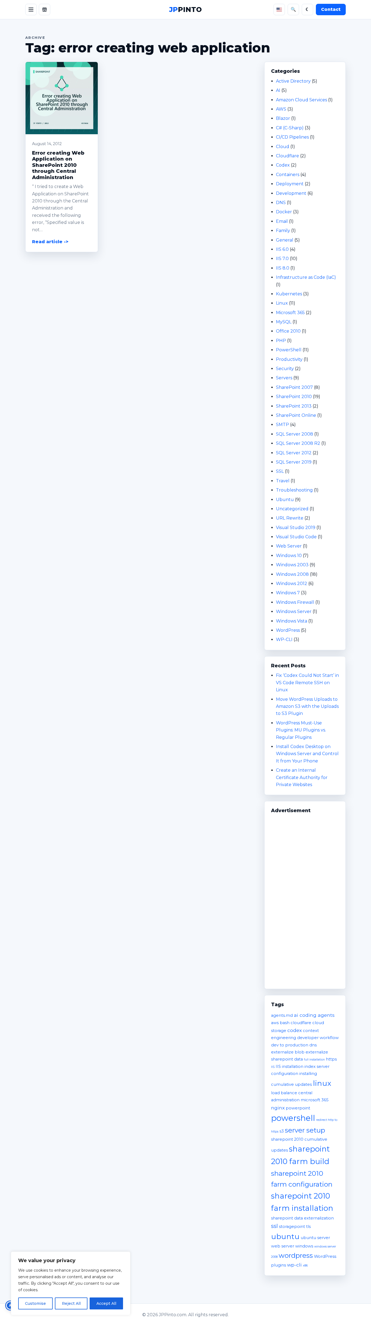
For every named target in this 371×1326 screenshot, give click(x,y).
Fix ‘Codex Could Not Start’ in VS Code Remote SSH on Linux (307, 682)
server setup (305, 1130)
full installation (314, 1059)
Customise (35, 1303)
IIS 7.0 (282, 258)
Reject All (71, 1303)
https (331, 1059)
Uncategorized (292, 508)
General (284, 240)
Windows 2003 (292, 564)
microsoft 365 (315, 1099)
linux (322, 1083)
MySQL (283, 321)
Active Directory (293, 81)
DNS (281, 202)
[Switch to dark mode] (307, 9)
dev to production (289, 1045)
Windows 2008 (292, 574)
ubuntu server (315, 1237)
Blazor (283, 118)
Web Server (289, 546)
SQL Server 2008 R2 (298, 443)
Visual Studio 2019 (295, 527)
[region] (70, 1283)
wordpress (296, 1255)
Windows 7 (288, 592)
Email (282, 221)
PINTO (185, 9)
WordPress (288, 630)
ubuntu (285, 1236)
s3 (281, 1131)
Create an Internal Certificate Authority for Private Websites (302, 777)
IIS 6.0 (282, 249)
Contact (331, 9)
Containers (287, 174)
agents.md (282, 1015)
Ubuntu (285, 499)
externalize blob (287, 1052)
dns (313, 1045)
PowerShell (288, 349)
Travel (283, 480)
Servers (284, 377)
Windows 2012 (291, 583)
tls (308, 1226)
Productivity (289, 359)
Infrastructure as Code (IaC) (306, 277)
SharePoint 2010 (294, 396)
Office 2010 (288, 331)
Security (285, 368)
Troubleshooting (294, 490)
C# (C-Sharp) (290, 127)
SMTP (282, 424)
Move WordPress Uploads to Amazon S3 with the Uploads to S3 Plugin (307, 706)
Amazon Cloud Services (301, 99)
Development (291, 193)
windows (304, 1246)
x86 (305, 1265)
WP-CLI (284, 639)
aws (275, 1022)
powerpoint (298, 1108)
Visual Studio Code (296, 536)
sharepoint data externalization (302, 1218)
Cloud (282, 146)
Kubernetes (289, 293)
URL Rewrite (289, 518)
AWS (281, 109)
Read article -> (50, 241)
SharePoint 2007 (294, 387)
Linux (282, 303)
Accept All (106, 1303)
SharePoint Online (296, 415)
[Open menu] (31, 9)
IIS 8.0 (282, 268)
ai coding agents (314, 1015)
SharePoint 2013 (294, 406)
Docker (284, 211)
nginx (278, 1108)
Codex (283, 165)
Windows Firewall (295, 602)
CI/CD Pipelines (292, 137)
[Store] (44, 9)
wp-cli (294, 1265)
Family (283, 230)
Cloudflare (287, 155)
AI (278, 90)
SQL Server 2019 (294, 462)
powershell (293, 1118)
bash (285, 1022)
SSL (280, 471)
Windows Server (294, 611)
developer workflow (318, 1037)
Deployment (290, 183)
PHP (281, 340)
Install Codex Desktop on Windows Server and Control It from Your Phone (307, 754)
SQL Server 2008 (294, 434)
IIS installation (289, 1066)
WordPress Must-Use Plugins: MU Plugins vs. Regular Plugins (301, 730)
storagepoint (292, 1226)
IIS (273, 1067)
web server (282, 1246)
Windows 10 (289, 555)
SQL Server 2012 (294, 452)
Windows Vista (291, 621)
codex (294, 1030)
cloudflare (301, 1022)
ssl (274, 1226)
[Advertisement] (305, 898)
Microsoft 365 (290, 312)
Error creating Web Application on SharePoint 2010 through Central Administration (58, 165)
